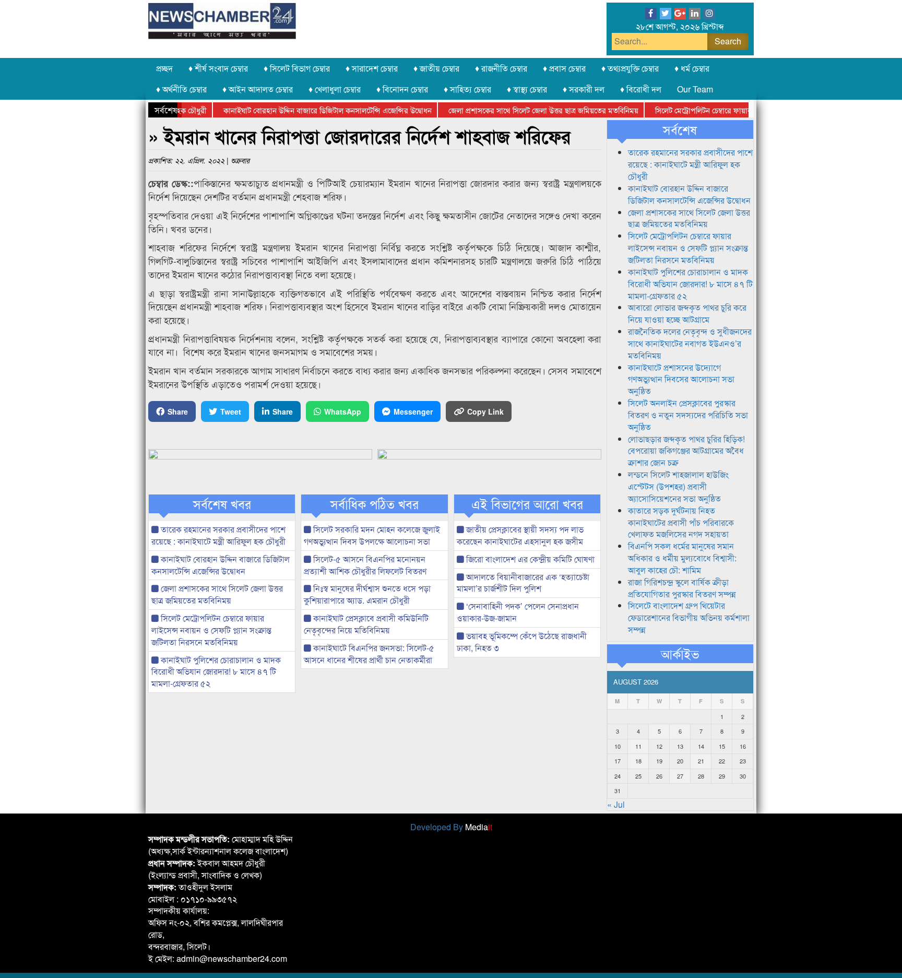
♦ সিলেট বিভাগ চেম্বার (297, 68)
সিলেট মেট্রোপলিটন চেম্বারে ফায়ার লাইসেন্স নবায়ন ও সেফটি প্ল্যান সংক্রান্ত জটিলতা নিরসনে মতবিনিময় (211, 630)
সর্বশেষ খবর (222, 504)
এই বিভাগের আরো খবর (527, 504)
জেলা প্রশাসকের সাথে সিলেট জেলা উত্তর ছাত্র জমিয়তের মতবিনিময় (527, 109)
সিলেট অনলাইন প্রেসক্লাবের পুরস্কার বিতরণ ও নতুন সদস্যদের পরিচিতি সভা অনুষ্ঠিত (688, 415)
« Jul (616, 804)
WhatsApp (342, 411)
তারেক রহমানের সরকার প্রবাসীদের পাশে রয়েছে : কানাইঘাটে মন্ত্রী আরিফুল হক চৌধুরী (218, 535)
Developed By (451, 827)
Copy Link (485, 411)
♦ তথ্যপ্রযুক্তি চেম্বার (630, 68)
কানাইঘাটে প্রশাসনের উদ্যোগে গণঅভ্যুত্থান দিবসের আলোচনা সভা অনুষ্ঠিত (681, 379)
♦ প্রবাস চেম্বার (564, 68)
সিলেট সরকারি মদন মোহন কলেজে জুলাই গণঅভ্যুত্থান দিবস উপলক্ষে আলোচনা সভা (372, 535)
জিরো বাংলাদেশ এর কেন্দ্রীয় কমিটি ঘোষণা (529, 559)
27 (680, 776)
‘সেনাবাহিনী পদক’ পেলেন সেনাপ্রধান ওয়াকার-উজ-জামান (518, 612)
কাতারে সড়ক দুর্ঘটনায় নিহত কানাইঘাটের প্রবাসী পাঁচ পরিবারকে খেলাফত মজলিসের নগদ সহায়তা (681, 522)
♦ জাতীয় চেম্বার (436, 68)
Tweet (230, 411)
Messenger (413, 411)
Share (178, 411)
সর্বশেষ (680, 129)
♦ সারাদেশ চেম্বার (372, 68)
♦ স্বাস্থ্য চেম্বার (527, 89)
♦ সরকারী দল (583, 89)
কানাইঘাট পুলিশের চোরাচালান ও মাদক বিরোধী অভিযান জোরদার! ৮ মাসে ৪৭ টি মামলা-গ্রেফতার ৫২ (216, 672)
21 (701, 761)
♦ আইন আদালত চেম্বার (257, 89)
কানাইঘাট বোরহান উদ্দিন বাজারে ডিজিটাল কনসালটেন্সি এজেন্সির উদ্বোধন (311, 109)
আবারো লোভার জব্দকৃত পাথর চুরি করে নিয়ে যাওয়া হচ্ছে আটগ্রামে (687, 313)
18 (638, 761)
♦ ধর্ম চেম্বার (691, 68)
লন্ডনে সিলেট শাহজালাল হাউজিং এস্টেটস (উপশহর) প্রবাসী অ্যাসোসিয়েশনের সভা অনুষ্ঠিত (678, 486)
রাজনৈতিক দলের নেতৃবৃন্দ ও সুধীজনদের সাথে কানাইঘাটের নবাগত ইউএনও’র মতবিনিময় (690, 343)
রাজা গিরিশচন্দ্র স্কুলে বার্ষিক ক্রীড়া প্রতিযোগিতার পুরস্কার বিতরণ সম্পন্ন (682, 588)
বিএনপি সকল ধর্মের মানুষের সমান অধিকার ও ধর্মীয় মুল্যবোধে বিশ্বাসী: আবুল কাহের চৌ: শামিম (682, 558)
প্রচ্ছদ (164, 68)
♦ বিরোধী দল (640, 89)
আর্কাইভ (680, 654)
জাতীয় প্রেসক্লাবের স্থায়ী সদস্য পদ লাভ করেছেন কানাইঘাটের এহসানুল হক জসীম (520, 535)
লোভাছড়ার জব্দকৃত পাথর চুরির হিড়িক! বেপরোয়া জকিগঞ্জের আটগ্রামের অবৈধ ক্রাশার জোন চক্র (686, 451)
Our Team (695, 89)
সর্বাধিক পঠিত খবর (374, 504)
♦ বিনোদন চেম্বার (402, 89)
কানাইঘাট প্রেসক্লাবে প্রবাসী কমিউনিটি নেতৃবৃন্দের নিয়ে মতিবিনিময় (366, 624)
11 (638, 746)
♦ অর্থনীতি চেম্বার (181, 89)
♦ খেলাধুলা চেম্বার (334, 89)
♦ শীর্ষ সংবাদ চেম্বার (218, 68)
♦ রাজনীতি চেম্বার (501, 68)
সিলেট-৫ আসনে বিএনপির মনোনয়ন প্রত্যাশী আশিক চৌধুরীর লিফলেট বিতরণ (365, 565)
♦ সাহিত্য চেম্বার (467, 89)
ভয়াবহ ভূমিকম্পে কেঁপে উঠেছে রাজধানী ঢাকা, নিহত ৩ (522, 642)
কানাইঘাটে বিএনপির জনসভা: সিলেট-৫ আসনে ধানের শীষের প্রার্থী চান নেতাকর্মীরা (369, 654)
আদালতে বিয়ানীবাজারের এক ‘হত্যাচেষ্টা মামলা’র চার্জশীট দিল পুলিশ (523, 583)
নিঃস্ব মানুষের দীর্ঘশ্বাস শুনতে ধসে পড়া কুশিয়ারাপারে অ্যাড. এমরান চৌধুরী (367, 594)
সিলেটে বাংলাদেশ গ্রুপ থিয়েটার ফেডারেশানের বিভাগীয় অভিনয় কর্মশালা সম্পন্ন (689, 617)
